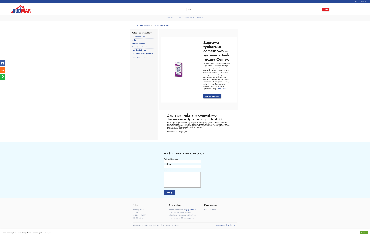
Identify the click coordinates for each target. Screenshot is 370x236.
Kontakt (200, 17)
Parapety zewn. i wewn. (140, 57)
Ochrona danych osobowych (225, 225)
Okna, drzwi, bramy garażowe (142, 53)
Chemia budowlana (161, 25)
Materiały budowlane (139, 43)
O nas (179, 17)
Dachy (134, 40)
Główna (170, 17)
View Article (222, 89)
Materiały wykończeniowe (141, 47)
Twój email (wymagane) (171, 159)
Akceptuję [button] (363, 233)
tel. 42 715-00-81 (360, 1)
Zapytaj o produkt (212, 96)
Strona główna (143, 25)
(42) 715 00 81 (191, 209)
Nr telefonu (167, 164)
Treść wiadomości (169, 171)
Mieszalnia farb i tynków (140, 50)
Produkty (188, 17)
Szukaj (326, 9)
